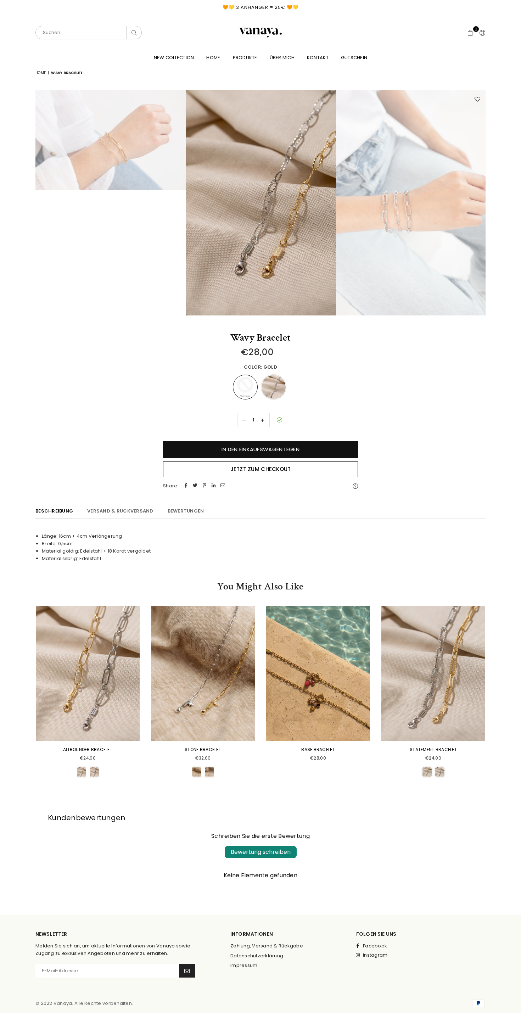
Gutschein (354, 57)
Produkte (245, 57)
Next (479, 202)
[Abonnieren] (187, 971)
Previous (41, 202)
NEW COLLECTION (174, 57)
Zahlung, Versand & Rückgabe (266, 945)
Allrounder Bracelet (87, 749)
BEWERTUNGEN (186, 511)
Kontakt (318, 57)
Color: (260, 367)
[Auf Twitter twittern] (195, 486)
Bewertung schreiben (261, 852)
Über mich (282, 57)
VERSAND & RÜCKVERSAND (120, 511)
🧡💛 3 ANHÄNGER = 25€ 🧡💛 (261, 7)
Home (213, 57)
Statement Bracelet (433, 749)
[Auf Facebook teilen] (186, 486)
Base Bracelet (318, 749)
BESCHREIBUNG (54, 511)
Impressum (243, 965)
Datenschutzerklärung (256, 955)
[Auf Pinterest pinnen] (204, 486)
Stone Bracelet (203, 749)
